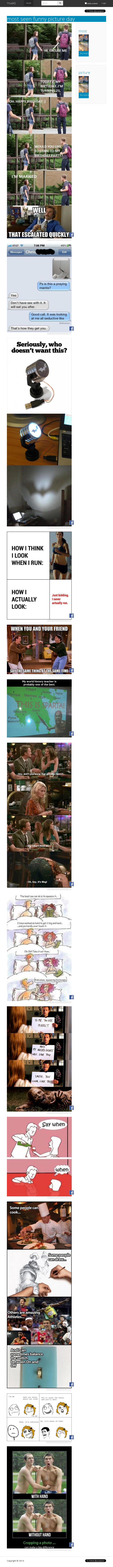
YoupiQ (11, 3)
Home (28, 3)
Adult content (92, 3)
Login (104, 3)
